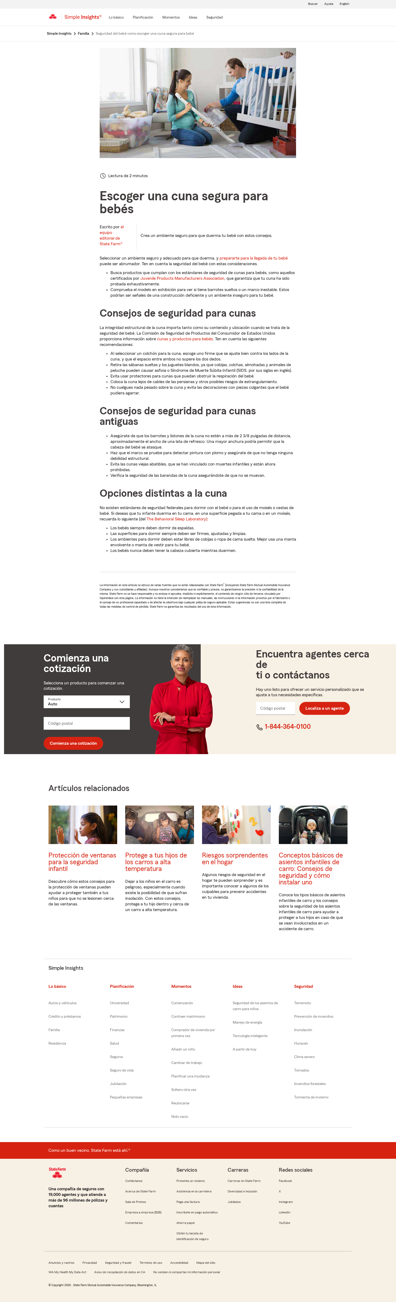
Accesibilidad (179, 1262)
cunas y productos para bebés (185, 339)
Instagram (286, 1201)
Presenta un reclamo (190, 1180)
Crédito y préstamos (64, 1016)
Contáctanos (134, 1180)
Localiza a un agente (324, 708)
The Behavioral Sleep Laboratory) (177, 519)
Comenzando (182, 1003)
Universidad (119, 1003)
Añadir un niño (183, 1049)
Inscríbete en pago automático (197, 1212)
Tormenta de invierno (311, 1097)
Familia (54, 1030)
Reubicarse (180, 1103)
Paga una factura (188, 1201)
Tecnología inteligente (250, 1036)
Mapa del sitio (205, 1262)
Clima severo (304, 1057)
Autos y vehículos (62, 1003)
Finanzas (117, 1030)
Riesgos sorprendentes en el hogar (235, 859)
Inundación (303, 1030)
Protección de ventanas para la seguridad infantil (82, 862)
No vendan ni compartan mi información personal (186, 1272)
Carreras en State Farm (244, 1180)
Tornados (301, 1070)
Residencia (57, 1043)
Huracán (301, 1043)
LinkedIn (284, 1212)
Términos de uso (151, 1262)
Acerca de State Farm (140, 1191)
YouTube (284, 1222)
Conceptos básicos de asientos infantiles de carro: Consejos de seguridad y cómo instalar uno (311, 869)
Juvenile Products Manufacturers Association (182, 278)
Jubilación (118, 1084)
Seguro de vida (122, 1070)
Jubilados (234, 1201)
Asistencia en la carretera (193, 1191)
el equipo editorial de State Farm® (112, 235)
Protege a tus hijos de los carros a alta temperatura (156, 862)
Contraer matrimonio (188, 1016)
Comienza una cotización (73, 743)
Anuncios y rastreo (61, 1262)
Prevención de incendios (313, 1016)
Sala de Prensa (135, 1201)
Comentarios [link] (134, 1222)
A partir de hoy (244, 1049)
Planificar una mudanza (190, 1076)
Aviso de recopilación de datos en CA (119, 1272)
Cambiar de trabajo (186, 1063)
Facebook (285, 1180)
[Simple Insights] (83, 19)
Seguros (116, 1057)
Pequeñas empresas (126, 1097)
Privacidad (89, 1262)
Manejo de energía (247, 1022)
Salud (114, 1043)
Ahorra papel (185, 1222)
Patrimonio (118, 1016)
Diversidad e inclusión (242, 1191)
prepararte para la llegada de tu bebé (254, 258)
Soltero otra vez (183, 1090)
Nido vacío (179, 1117)
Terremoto (302, 1003)
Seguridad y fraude (118, 1262)
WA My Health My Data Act (67, 1272)
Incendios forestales (310, 1084)
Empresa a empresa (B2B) (143, 1212)
